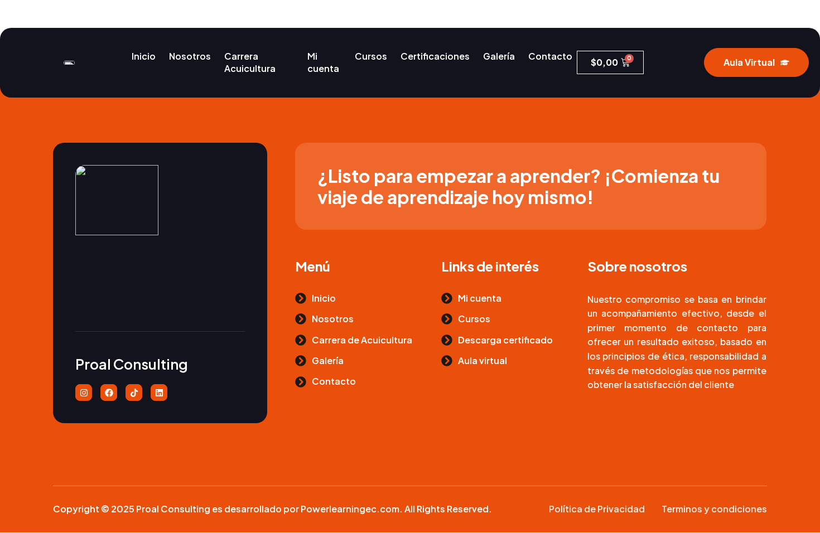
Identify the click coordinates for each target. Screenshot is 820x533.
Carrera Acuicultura (250, 62)
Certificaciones (435, 56)
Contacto (550, 56)
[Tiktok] (134, 392)
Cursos (371, 56)
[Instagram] (83, 392)
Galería (499, 56)
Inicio (144, 56)
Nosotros (190, 56)
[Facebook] (108, 392)
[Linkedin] (159, 392)
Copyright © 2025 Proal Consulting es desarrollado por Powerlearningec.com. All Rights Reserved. (272, 509)
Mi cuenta (323, 62)
